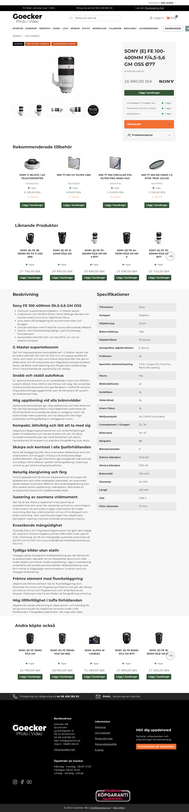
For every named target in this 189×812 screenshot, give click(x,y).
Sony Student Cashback (38, 44)
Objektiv (17, 35)
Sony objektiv (32, 35)
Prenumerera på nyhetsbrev (156, 746)
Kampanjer (134, 124)
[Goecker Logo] (27, 18)
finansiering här (154, 8)
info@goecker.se (100, 807)
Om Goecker (102, 732)
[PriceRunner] (113, 795)
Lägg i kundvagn (149, 92)
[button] (162, 2)
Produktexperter (142, 135)
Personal (100, 727)
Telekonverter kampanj (64, 44)
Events (99, 750)
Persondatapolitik (106, 744)
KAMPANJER (173, 28)
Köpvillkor (119, 807)
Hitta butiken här (64, 749)
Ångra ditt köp (104, 738)
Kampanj (18, 44)
